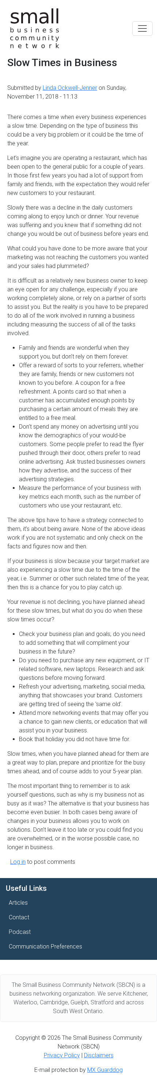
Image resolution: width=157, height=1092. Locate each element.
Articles (18, 902)
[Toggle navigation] (142, 28)
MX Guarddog (105, 1069)
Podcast (20, 931)
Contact (19, 917)
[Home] (34, 28)
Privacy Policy (62, 1055)
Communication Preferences (45, 946)
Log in (18, 861)
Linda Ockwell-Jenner (70, 87)
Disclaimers (99, 1055)
